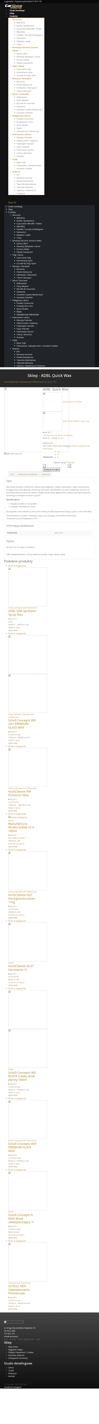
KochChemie (13, 802)
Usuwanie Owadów (24, 112)
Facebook (8, 1387)
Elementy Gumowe (24, 178)
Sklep (10, 209)
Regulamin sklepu (15, 1349)
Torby (18, 44)
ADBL (50, 443)
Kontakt (27, 1)
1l (58, 454)
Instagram (17, 1387)
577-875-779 (9, 1333)
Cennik (11, 1370)
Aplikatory (20, 22)
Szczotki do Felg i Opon (26, 75)
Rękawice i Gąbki (23, 41)
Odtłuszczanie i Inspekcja (27, 140)
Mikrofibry (20, 32)
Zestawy (20, 156)
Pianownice (21, 38)
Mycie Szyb (21, 162)
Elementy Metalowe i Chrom (28, 57)
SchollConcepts (14, 734)
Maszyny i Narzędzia (21, 78)
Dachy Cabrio (22, 53)
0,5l (58, 451)
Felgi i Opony (18, 66)
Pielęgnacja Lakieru (21, 116)
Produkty (14, 16)
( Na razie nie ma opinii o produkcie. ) (58, 435)
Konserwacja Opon (24, 72)
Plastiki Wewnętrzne (24, 181)
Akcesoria (17, 19)
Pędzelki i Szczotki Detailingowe (29, 35)
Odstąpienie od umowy (18, 1358)
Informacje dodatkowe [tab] (27, 474)
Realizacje (12, 1373)
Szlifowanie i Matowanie (26, 88)
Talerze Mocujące (23, 91)
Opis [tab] (12, 474)
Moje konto (13, 1347)
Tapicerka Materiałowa (26, 184)
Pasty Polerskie (22, 147)
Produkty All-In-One (24, 122)
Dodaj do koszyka (51, 469)
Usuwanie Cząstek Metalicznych (29, 109)
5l (58, 457)
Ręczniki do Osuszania (25, 103)
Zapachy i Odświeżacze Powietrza (30, 366)
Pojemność (48, 457)
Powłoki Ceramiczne (25, 119)
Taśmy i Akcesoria (24, 153)
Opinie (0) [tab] (46, 474)
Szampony (20, 106)
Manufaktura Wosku (16, 838)
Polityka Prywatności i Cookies (21, 1352)
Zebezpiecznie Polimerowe (27, 131)
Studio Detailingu (17, 10)
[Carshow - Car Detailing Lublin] (13, 6)
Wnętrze (16, 171)
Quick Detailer (22, 125)
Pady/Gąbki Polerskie (25, 143)
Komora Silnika (22, 60)
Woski (19, 128)
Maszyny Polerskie (24, 137)
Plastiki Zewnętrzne (24, 63)
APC (18, 175)
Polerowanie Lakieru (21, 134)
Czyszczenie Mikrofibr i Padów (29, 29)
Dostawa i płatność (16, 1355)
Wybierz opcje (14, 627)
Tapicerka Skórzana (24, 187)
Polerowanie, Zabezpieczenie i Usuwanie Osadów (37, 346)
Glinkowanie (21, 97)
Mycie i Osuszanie (20, 94)
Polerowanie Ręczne (25, 150)
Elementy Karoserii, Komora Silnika (27, 240)
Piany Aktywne (22, 100)
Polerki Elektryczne (24, 84)
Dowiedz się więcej (16, 843)
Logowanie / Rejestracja (14, 1)
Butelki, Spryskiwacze (25, 25)
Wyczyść (71, 462)
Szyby (15, 159)
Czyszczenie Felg (23, 69)
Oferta (11, 1367)
